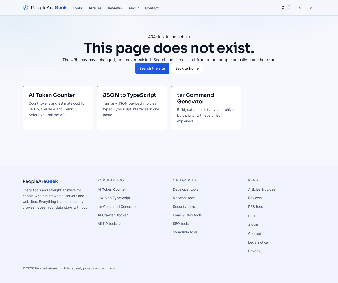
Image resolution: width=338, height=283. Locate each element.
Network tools (184, 198)
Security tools (184, 206)
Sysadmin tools (185, 232)
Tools (77, 8)
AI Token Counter (112, 189)
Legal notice (258, 242)
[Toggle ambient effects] (300, 7)
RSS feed (255, 206)
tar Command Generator (117, 206)
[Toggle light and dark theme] (310, 7)
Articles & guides (261, 189)
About (133, 8)
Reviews (115, 8)
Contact (152, 8)
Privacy (254, 251)
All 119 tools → (109, 223)
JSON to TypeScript (114, 198)
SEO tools (181, 223)
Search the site (152, 68)
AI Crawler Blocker (113, 215)
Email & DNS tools (187, 215)
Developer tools (185, 189)
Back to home (187, 68)
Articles (95, 8)
